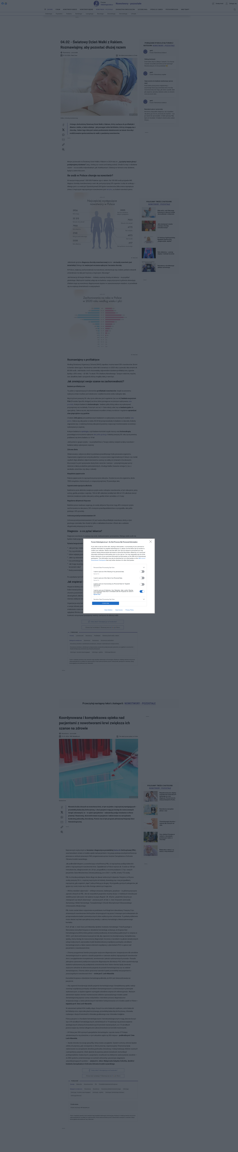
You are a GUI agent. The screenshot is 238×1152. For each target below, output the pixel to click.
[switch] (142, 571)
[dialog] (119, 576)
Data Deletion (108, 610)
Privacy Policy (130, 610)
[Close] (151, 542)
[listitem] (119, 567)
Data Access (119, 610)
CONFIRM (105, 603)
